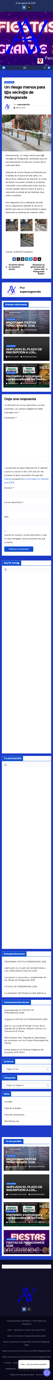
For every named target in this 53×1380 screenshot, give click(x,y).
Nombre (9, 488)
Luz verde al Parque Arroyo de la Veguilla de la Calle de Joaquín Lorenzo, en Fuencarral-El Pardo (25, 1028)
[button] (45, 67)
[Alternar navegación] (24, 67)
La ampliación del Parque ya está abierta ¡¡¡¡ (25, 993)
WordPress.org (11, 1121)
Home (10, 1330)
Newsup (40, 1321)
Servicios (39, 1375)
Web (6, 517)
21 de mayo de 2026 (18, 1194)
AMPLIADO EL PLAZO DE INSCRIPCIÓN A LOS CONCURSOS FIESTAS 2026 (25, 352)
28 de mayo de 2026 (18, 1167)
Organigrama (11, 1369)
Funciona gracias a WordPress (19, 1321)
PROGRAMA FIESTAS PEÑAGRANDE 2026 (21, 324)
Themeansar (26, 1324)
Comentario (10, 418)
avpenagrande (23, 104)
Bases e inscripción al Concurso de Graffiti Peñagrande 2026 (26, 1351)
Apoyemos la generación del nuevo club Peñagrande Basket (37, 269)
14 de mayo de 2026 (18, 1222)
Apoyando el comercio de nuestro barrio (29, 1330)
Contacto (7, 1363)
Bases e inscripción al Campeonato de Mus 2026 (27, 1336)
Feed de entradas (12, 1108)
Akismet (8, 479)
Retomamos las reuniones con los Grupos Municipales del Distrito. (26, 1040)
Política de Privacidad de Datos (22, 1375)
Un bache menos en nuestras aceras (16, 267)
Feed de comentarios (14, 1114)
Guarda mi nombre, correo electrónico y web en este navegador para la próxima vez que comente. (25, 539)
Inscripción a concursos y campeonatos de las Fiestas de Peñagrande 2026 (26, 379)
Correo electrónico (14, 502)
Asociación (9, 82)
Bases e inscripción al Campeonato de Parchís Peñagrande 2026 (26, 1343)
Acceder (8, 1101)
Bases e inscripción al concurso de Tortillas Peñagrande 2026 (26, 1357)
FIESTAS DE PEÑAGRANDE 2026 (20, 986)
